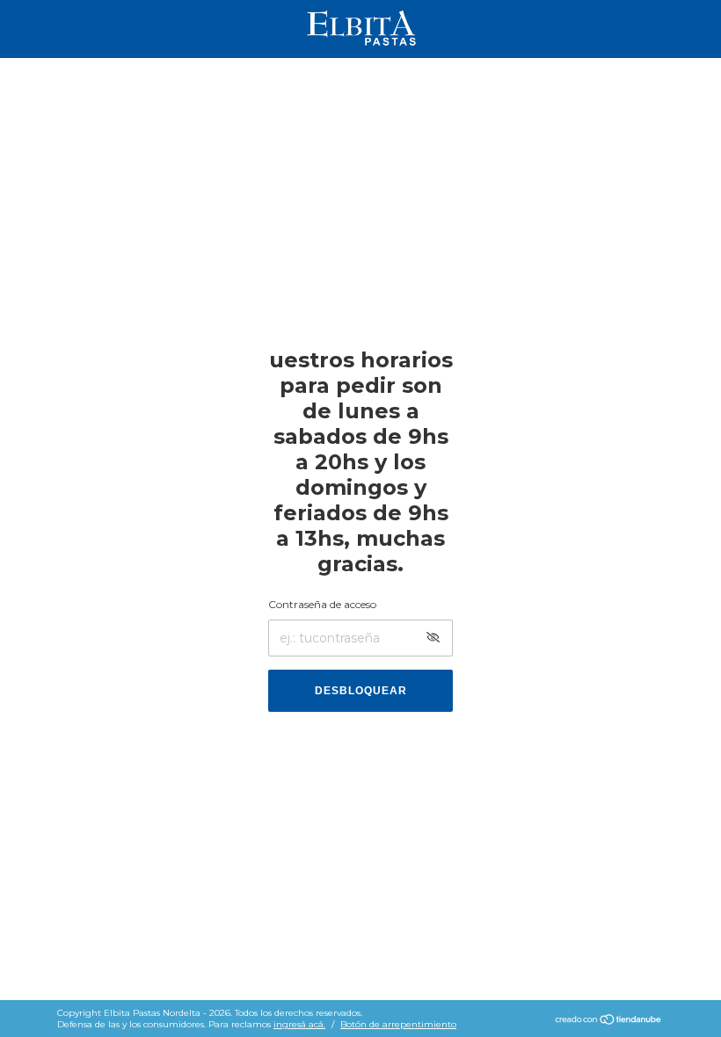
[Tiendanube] (609, 1021)
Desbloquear (361, 691)
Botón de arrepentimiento (398, 1024)
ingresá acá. (299, 1024)
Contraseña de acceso (322, 604)
